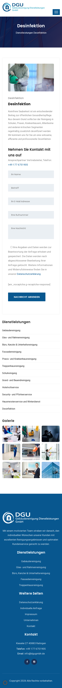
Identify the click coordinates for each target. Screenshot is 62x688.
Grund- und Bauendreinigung (16, 380)
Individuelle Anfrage (31, 608)
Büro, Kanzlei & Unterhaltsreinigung (19, 344)
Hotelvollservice (10, 387)
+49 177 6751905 (18, 164)
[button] (5, 683)
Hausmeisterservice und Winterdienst (21, 401)
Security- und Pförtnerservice (17, 394)
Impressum (31, 614)
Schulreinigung (9, 373)
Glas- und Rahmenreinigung (16, 337)
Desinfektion (8, 408)
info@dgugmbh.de (35, 653)
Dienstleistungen (24, 32)
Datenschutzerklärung (29, 273)
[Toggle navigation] (56, 12)
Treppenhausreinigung (13, 366)
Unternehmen (31, 620)
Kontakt (31, 626)
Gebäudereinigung (11, 330)
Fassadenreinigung (11, 351)
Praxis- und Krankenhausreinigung (19, 359)
